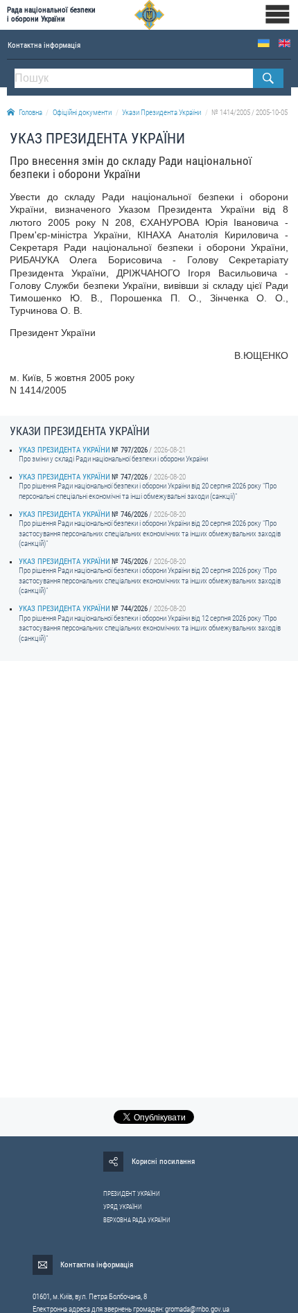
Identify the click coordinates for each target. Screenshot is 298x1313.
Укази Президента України (161, 112)
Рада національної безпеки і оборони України (51, 15)
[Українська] (264, 43)
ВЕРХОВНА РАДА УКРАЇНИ (136, 1220)
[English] (284, 43)
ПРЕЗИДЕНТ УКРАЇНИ (131, 1193)
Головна (30, 112)
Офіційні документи (82, 112)
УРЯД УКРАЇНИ (122, 1207)
